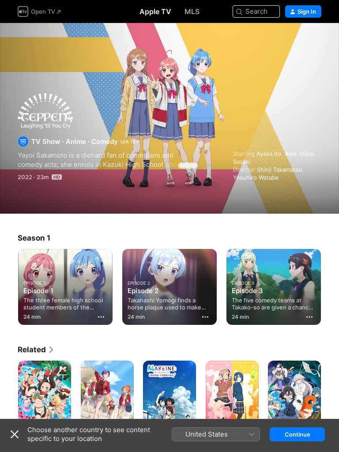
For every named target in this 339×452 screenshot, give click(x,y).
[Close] (15, 434)
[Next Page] (330, 285)
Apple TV (155, 11)
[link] (36, 349)
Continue (297, 434)
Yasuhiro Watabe (256, 177)
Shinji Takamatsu (279, 169)
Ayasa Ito (268, 153)
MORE (188, 165)
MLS (192, 11)
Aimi (290, 153)
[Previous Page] (9, 285)
